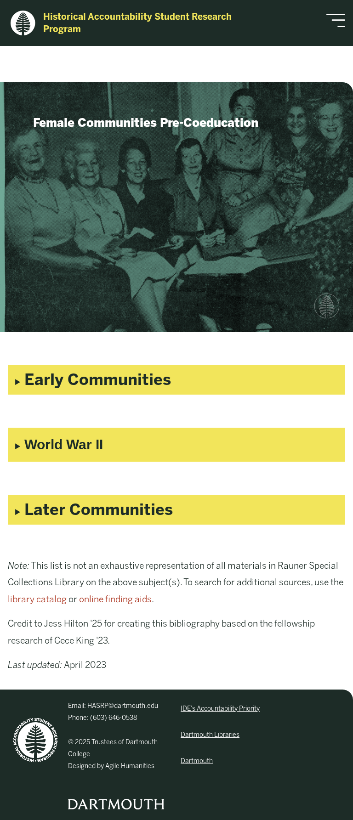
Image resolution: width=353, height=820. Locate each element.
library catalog (37, 599)
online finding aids (115, 599)
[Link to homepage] (35, 740)
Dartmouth (197, 761)
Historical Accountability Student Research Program (137, 22)
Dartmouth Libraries (210, 735)
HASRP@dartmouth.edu (122, 706)
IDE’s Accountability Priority (220, 709)
